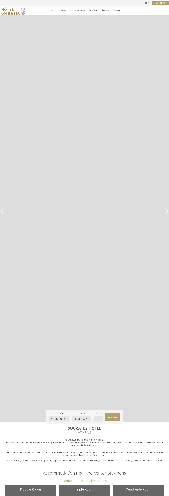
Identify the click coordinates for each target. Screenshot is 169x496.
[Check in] (59, 419)
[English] (145, 2)
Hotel (51, 10)
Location (62, 10)
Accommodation (77, 10)
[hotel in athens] (13, 11)
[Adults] (98, 419)
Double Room (30, 489)
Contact (116, 10)
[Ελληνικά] (148, 2)
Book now (161, 2)
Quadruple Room (139, 489)
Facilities (93, 10)
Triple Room (84, 489)
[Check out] (81, 419)
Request (106, 10)
